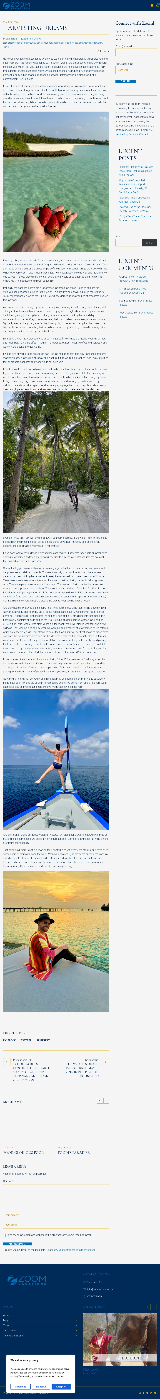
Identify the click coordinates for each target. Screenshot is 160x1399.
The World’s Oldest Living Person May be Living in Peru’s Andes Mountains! (81, 1070)
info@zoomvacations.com (100, 1294)
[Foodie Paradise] (28, 1125)
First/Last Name (124, 63)
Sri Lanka (91, 1374)
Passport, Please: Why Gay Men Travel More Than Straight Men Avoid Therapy (136, 170)
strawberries (85, 43)
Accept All (61, 1386)
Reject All (41, 1386)
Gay (34, 43)
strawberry (97, 43)
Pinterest (43, 1040)
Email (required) (124, 46)
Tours (6, 1330)
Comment (8, 1185)
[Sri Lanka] (120, 1344)
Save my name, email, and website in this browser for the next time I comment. (50, 1239)
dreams (12, 43)
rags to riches (71, 43)
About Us (7, 1320)
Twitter (26, 1040)
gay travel (41, 43)
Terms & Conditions (13, 1340)
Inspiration (58, 43)
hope (49, 43)
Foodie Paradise (19, 1152)
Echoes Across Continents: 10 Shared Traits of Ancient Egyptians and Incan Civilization (31, 1072)
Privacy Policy (11, 1397)
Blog (5, 1325)
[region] (40, 1374)
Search (119, 236)
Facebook (9, 1040)
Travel (6, 47)
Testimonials (9, 1335)
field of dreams (24, 43)
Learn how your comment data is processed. (71, 1254)
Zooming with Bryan (32, 38)
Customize (20, 1386)
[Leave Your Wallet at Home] (83, 1125)
